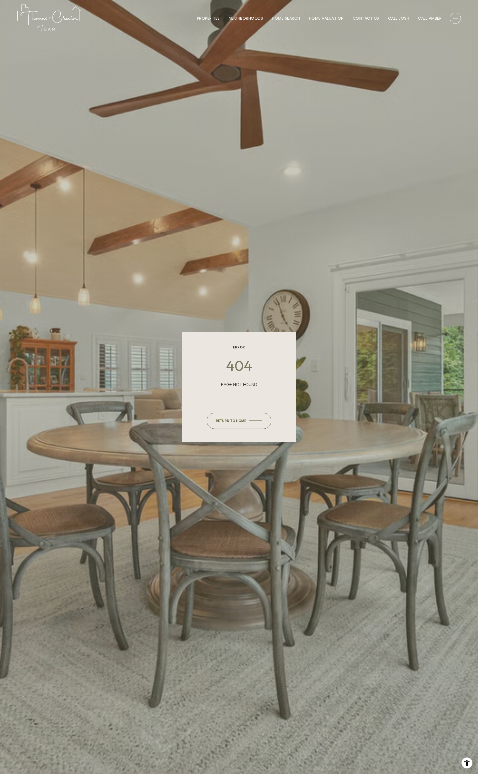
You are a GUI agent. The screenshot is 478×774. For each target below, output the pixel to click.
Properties (208, 18)
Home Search (286, 18)
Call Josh (398, 18)
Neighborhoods (246, 18)
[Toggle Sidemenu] (455, 18)
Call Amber (429, 18)
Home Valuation (326, 18)
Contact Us (366, 18)
